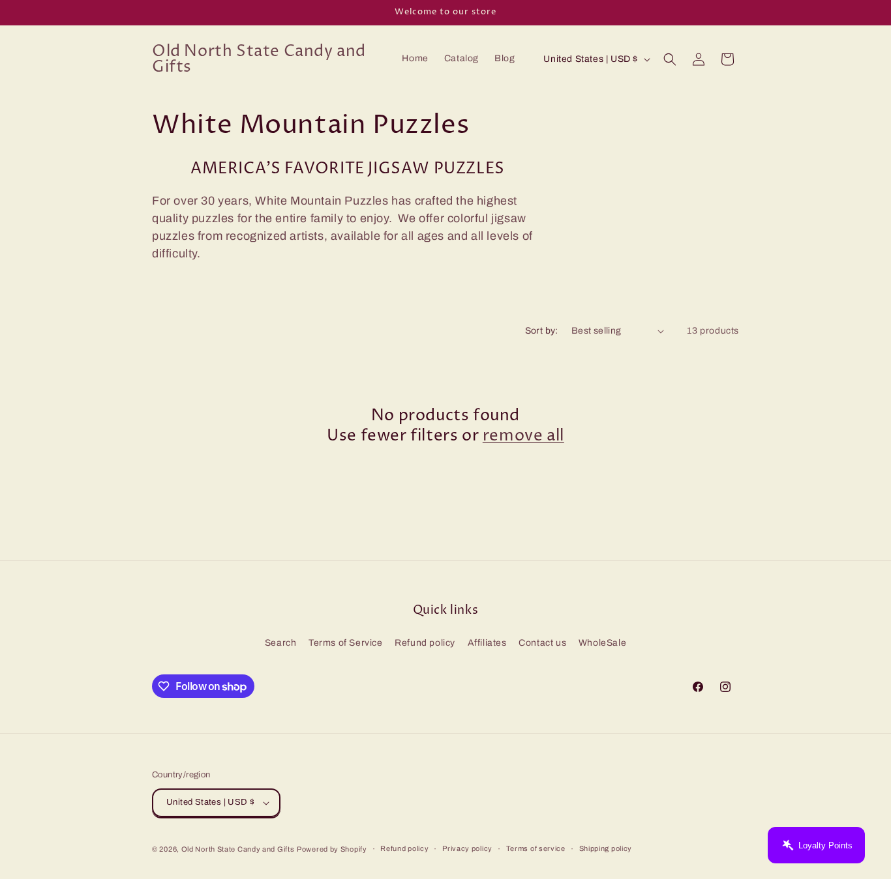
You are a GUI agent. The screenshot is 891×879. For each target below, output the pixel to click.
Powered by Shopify (332, 849)
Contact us (542, 642)
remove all (523, 436)
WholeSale (602, 642)
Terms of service (536, 848)
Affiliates (487, 642)
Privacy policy (467, 848)
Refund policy (425, 642)
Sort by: (541, 331)
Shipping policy (606, 848)
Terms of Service (346, 642)
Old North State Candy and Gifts (238, 849)
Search (281, 642)
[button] (670, 59)
